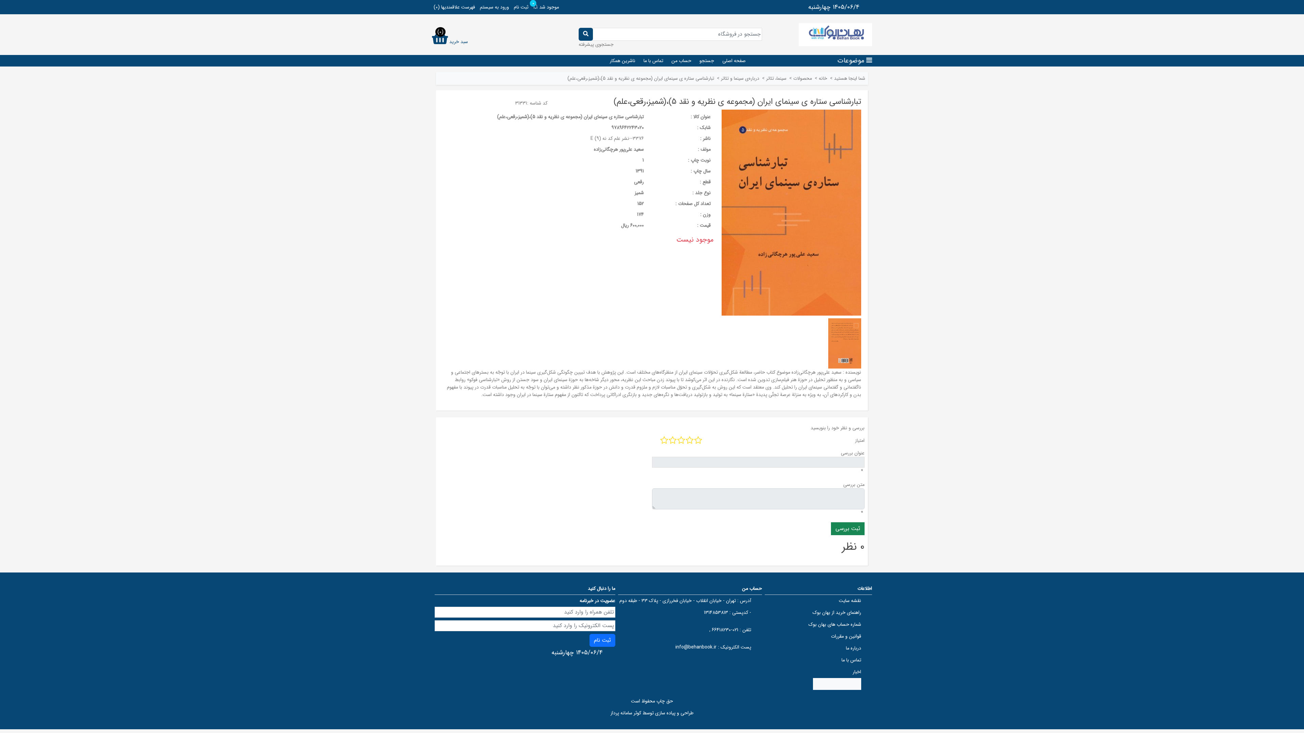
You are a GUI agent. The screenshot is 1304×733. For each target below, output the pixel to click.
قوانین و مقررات (846, 636)
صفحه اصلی (734, 60)
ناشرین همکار (622, 60)
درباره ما (853, 648)
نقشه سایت (850, 600)
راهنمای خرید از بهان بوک (837, 612)
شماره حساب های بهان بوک (835, 624)
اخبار (857, 672)
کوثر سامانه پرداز (626, 713)
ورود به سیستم (494, 7)
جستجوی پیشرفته (596, 44)
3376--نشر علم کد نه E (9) (617, 138)
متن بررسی (854, 484)
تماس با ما (653, 60)
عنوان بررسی (853, 453)
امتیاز (860, 440)
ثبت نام (521, 7)
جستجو (707, 60)
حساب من (681, 60)
